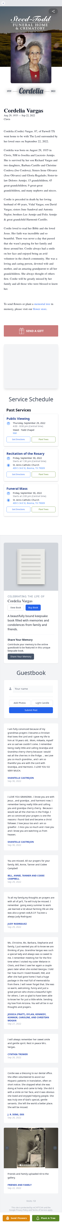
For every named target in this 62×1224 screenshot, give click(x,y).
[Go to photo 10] (37, 1165)
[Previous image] (7, 1148)
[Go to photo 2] (22, 1165)
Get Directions (18, 439)
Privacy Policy (22, 1210)
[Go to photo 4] (26, 1165)
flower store (39, 309)
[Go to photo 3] (24, 1165)
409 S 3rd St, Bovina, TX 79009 (29, 468)
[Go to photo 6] (30, 1165)
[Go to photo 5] (28, 1165)
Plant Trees (43, 439)
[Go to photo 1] (20, 1165)
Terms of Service (39, 1210)
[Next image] (55, 1148)
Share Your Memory (20, 656)
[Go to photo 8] (33, 1165)
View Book (15, 607)
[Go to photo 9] (35, 1165)
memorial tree (42, 304)
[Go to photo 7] (32, 1165)
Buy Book (33, 607)
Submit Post (31, 710)
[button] (31, 1148)
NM (15, 433)
